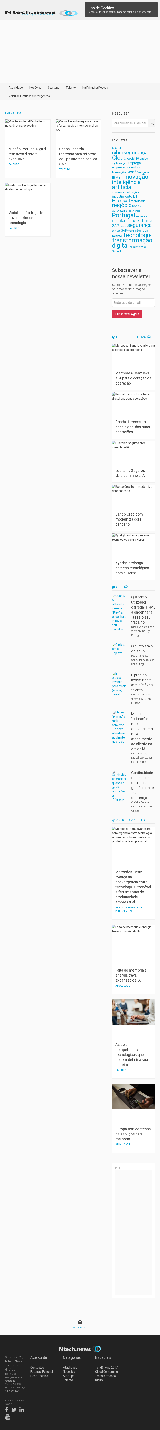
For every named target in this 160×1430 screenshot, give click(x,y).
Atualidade (16, 87)
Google (142, 172)
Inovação (136, 176)
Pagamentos (134, 211)
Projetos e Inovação (133, 337)
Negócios (35, 87)
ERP (128, 167)
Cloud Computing (106, 1371)
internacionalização (125, 192)
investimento (122, 196)
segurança (139, 225)
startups (141, 230)
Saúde (123, 226)
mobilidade (138, 201)
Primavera (141, 216)
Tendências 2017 (106, 1367)
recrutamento (123, 220)
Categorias (72, 1357)
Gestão (132, 172)
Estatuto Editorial (41, 1371)
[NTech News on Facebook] (8, 1409)
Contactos (37, 1367)
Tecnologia (137, 235)
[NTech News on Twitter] (15, 1409)
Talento (71, 87)
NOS (134, 206)
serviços (116, 230)
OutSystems (119, 210)
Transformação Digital (105, 1378)
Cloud (119, 157)
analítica (120, 148)
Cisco (151, 153)
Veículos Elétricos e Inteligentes (29, 96)
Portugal (123, 215)
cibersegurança (130, 152)
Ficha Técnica (39, 1376)
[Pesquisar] (151, 123)
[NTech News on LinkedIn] (22, 1409)
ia (148, 172)
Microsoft (121, 200)
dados (144, 158)
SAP (115, 225)
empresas (119, 167)
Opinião (122, 587)
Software (127, 230)
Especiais (103, 1357)
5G (114, 148)
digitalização (119, 163)
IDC (121, 178)
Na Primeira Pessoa (95, 87)
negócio (122, 205)
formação (119, 172)
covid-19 (133, 158)
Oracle (141, 206)
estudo (136, 167)
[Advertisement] (80, 52)
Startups (53, 87)
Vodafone (135, 246)
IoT (135, 197)
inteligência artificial (126, 185)
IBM (115, 178)
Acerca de (38, 1357)
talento (117, 236)
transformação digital (132, 243)
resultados (144, 221)
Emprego (134, 163)
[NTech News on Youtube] (8, 1415)
